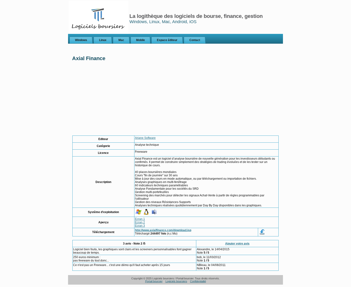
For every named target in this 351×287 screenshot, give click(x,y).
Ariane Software (145, 138)
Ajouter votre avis (237, 243)
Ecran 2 (140, 222)
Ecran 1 (140, 219)
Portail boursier (154, 281)
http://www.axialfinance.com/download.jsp (163, 230)
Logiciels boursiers (176, 281)
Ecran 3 (140, 225)
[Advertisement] (175, 99)
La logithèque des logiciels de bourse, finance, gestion (196, 16)
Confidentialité (198, 281)
